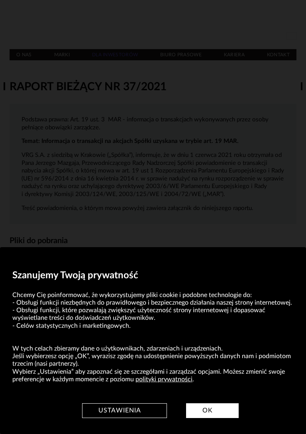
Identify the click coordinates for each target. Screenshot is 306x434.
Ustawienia (119, 410)
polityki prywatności (163, 379)
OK (207, 410)
